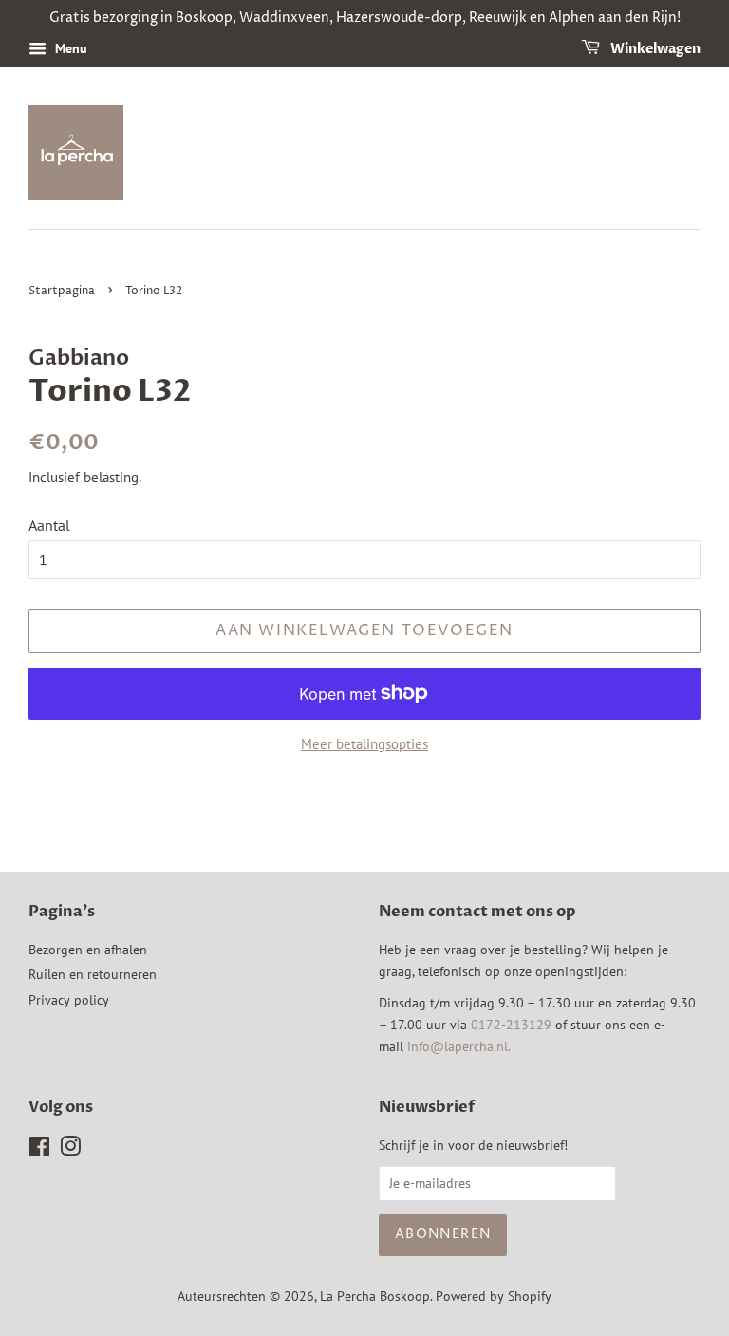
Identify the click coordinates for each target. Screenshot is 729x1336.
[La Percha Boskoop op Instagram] (70, 1149)
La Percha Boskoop (375, 1296)
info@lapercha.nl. (459, 1046)
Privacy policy (68, 999)
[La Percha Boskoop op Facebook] (39, 1149)
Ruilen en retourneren (92, 974)
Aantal (49, 525)
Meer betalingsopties (364, 744)
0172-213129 (511, 1024)
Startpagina (61, 291)
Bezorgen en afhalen (87, 949)
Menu (69, 48)
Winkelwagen (654, 49)
